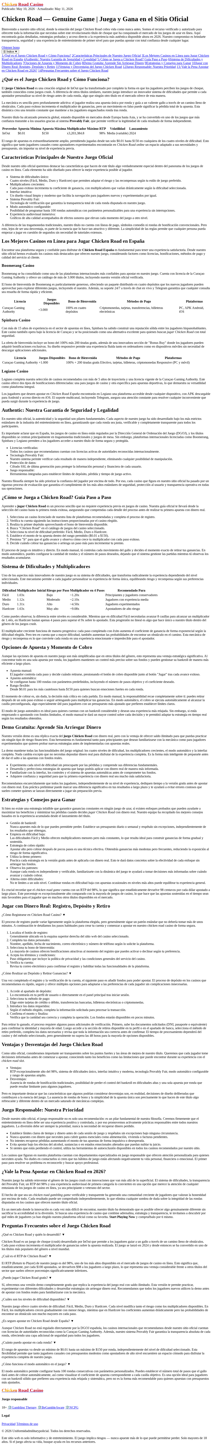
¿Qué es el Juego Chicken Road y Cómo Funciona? (36, 55)
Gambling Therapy (22, 1407)
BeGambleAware (50, 1407)
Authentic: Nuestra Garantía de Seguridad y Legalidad (60, 59)
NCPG (71, 1407)
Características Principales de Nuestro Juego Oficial (106, 55)
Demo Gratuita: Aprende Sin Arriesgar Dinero (113, 63)
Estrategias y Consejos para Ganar (168, 63)
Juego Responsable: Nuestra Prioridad (149, 67)
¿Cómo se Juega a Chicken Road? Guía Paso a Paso (132, 59)
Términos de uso (27, 1424)
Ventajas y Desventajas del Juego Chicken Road (89, 67)
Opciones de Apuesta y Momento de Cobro (52, 63)
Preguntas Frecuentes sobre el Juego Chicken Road (73, 70)
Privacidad (9, 1424)
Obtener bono (11, 47)
